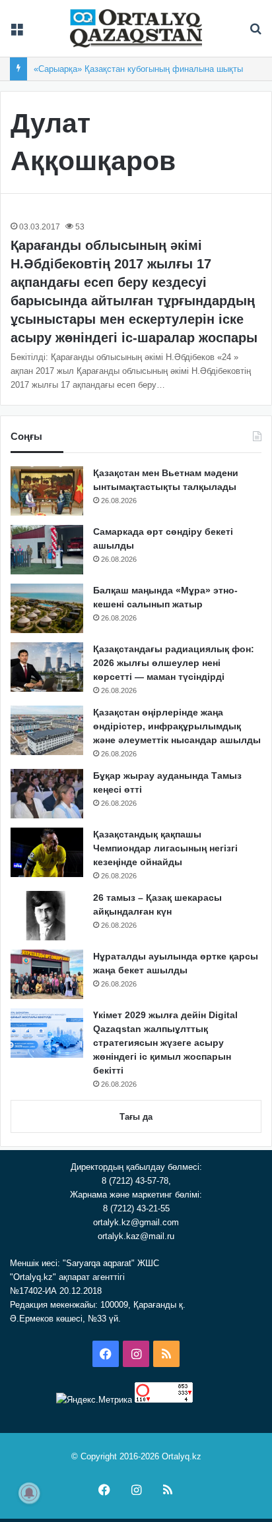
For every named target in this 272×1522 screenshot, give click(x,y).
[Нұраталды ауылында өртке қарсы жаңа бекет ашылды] (47, 974)
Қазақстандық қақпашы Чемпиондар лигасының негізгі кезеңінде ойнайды (165, 848)
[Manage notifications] (29, 1493)
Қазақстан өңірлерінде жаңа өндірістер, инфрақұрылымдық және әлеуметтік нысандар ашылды (177, 726)
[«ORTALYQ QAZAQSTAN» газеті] (136, 28)
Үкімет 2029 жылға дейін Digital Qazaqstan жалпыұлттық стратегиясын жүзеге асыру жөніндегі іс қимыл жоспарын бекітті (165, 1043)
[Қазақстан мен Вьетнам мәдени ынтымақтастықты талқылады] (47, 491)
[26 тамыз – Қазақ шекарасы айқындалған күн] (47, 915)
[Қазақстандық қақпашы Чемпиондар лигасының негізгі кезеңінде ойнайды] (47, 852)
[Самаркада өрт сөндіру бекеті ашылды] (47, 549)
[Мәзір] (16, 33)
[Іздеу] (255, 33)
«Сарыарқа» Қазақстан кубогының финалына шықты (138, 69)
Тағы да (136, 1117)
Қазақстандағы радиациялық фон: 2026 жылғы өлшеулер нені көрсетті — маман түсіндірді (173, 663)
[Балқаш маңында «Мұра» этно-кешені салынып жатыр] (47, 608)
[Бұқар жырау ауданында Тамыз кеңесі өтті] (47, 793)
